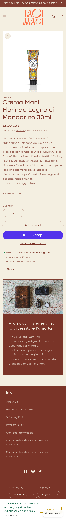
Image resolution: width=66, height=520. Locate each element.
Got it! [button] (50, 509)
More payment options (33, 243)
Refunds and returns (19, 409)
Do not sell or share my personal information (27, 442)
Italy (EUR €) (20, 494)
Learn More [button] (11, 515)
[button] (4, 17)
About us (12, 401)
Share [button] (10, 269)
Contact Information (19, 432)
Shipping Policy (16, 417)
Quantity (8, 205)
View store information (21, 261)
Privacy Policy (15, 424)
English (46, 494)
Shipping (20, 130)
